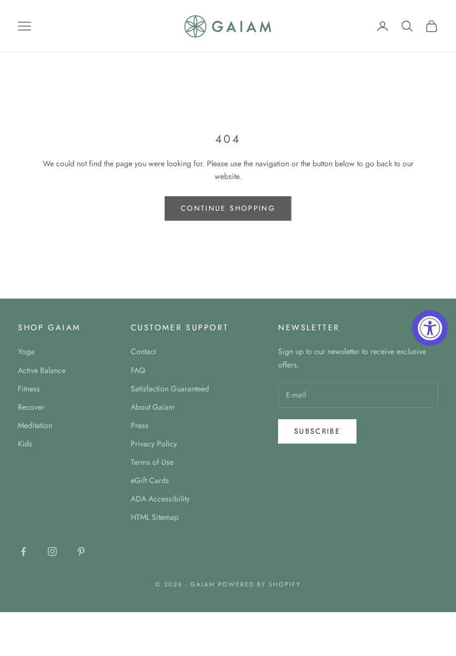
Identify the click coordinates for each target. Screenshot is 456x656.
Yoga (26, 351)
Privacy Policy (154, 443)
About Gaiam (153, 407)
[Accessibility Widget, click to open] (430, 328)
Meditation (35, 425)
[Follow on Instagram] (52, 551)
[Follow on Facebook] (23, 551)
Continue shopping (228, 208)
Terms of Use (152, 462)
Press (139, 425)
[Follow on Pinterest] (81, 551)
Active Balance (42, 370)
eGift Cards (150, 480)
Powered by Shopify (259, 584)
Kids (25, 443)
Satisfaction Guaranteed (170, 388)
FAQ (138, 370)
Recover (31, 407)
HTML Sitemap (155, 517)
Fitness (29, 388)
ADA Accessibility (160, 498)
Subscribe (317, 431)
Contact (143, 351)
